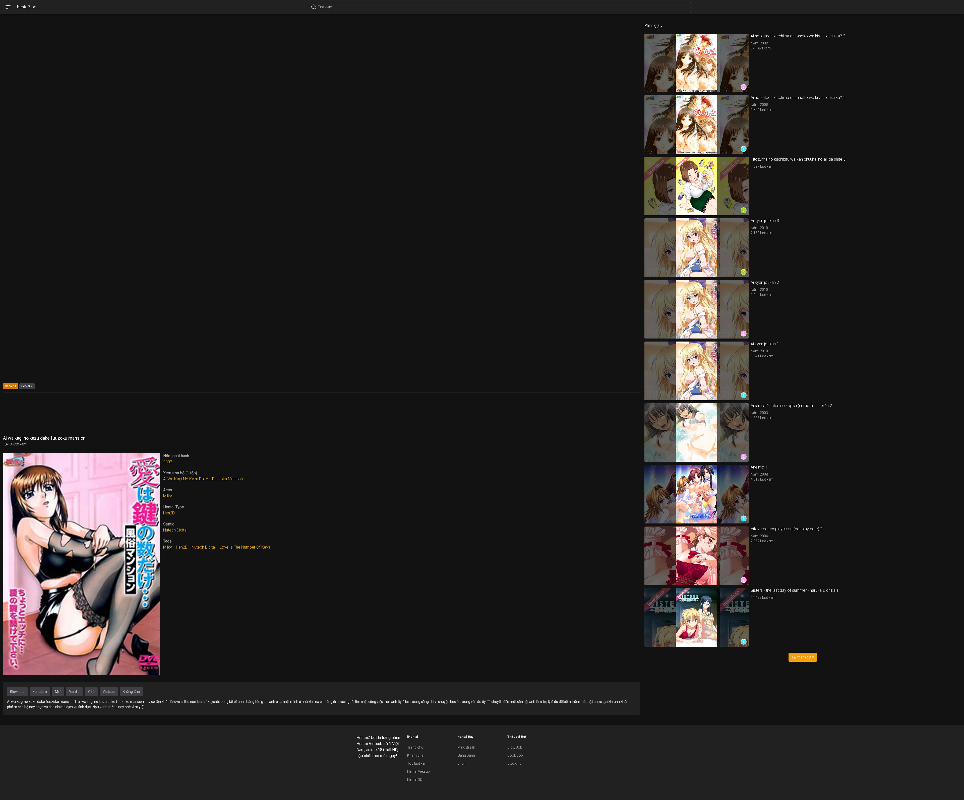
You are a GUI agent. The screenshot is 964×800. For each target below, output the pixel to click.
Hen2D (169, 513)
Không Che (131, 692)
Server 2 (27, 386)
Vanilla (74, 692)
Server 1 (10, 386)
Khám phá (415, 755)
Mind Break (466, 747)
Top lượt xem (417, 763)
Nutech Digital (175, 530)
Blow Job (17, 692)
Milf (58, 692)
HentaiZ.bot (27, 7)
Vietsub (109, 692)
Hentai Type (173, 507)
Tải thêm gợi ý (803, 657)
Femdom (40, 692)
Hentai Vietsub (418, 771)
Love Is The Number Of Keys (245, 547)
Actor (167, 490)
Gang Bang (466, 755)
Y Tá (91, 692)
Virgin (461, 763)
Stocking (514, 763)
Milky (167, 496)
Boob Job (515, 755)
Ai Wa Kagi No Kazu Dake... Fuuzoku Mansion (203, 479)
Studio (168, 524)
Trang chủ (415, 747)
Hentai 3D (414, 779)
